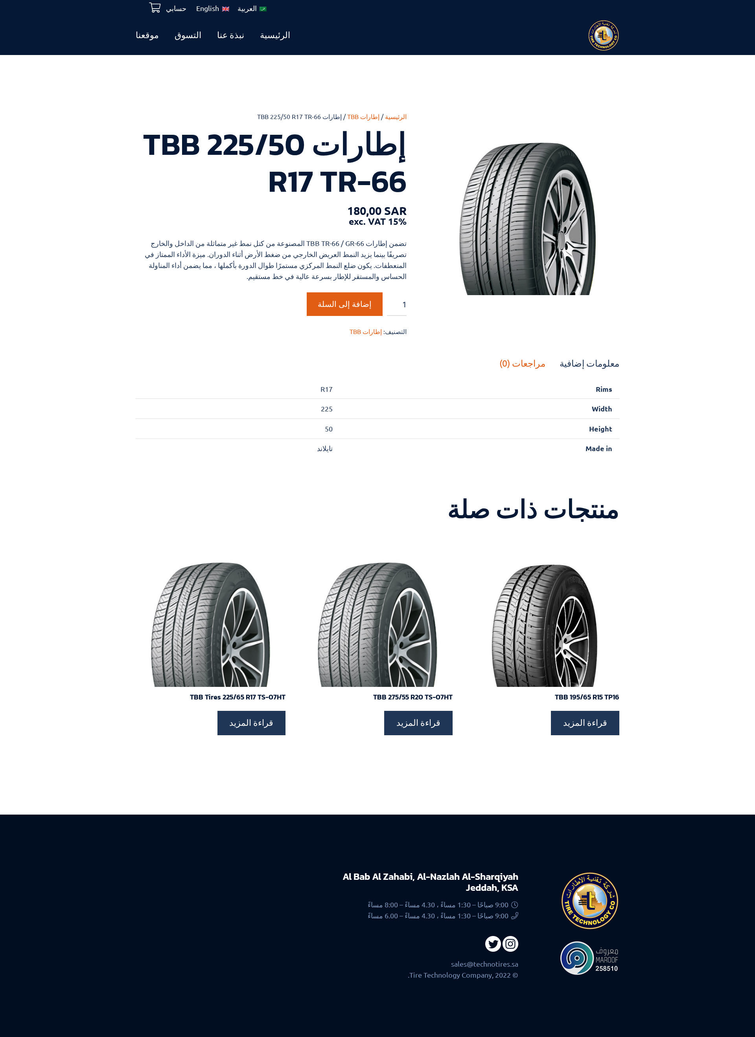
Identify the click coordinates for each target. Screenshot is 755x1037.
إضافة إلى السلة (345, 304)
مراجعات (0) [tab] (522, 363)
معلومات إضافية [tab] (589, 363)
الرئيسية (396, 116)
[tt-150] (603, 35)
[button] (450, 126)
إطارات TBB (363, 116)
